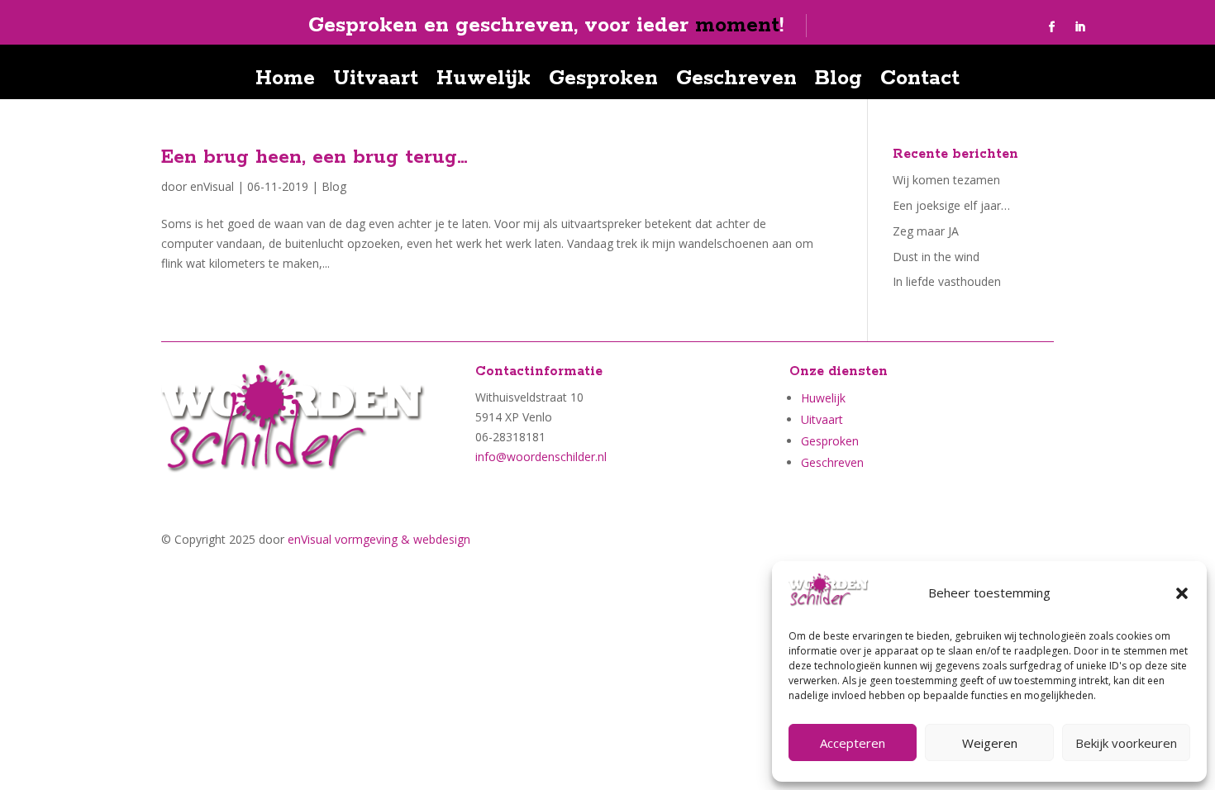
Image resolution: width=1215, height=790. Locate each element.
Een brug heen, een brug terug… (314, 157)
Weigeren (989, 743)
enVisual (212, 186)
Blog (838, 82)
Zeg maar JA (926, 231)
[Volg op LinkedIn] (1080, 27)
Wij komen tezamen (946, 180)
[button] (1182, 593)
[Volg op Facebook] (1052, 27)
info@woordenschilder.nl (541, 456)
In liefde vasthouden (947, 281)
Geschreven (736, 82)
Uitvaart (375, 82)
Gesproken (603, 82)
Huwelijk (483, 82)
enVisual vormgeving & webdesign (379, 539)
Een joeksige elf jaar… (951, 205)
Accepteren (852, 743)
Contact (920, 82)
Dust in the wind (936, 256)
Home (285, 82)
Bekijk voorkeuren (1126, 743)
